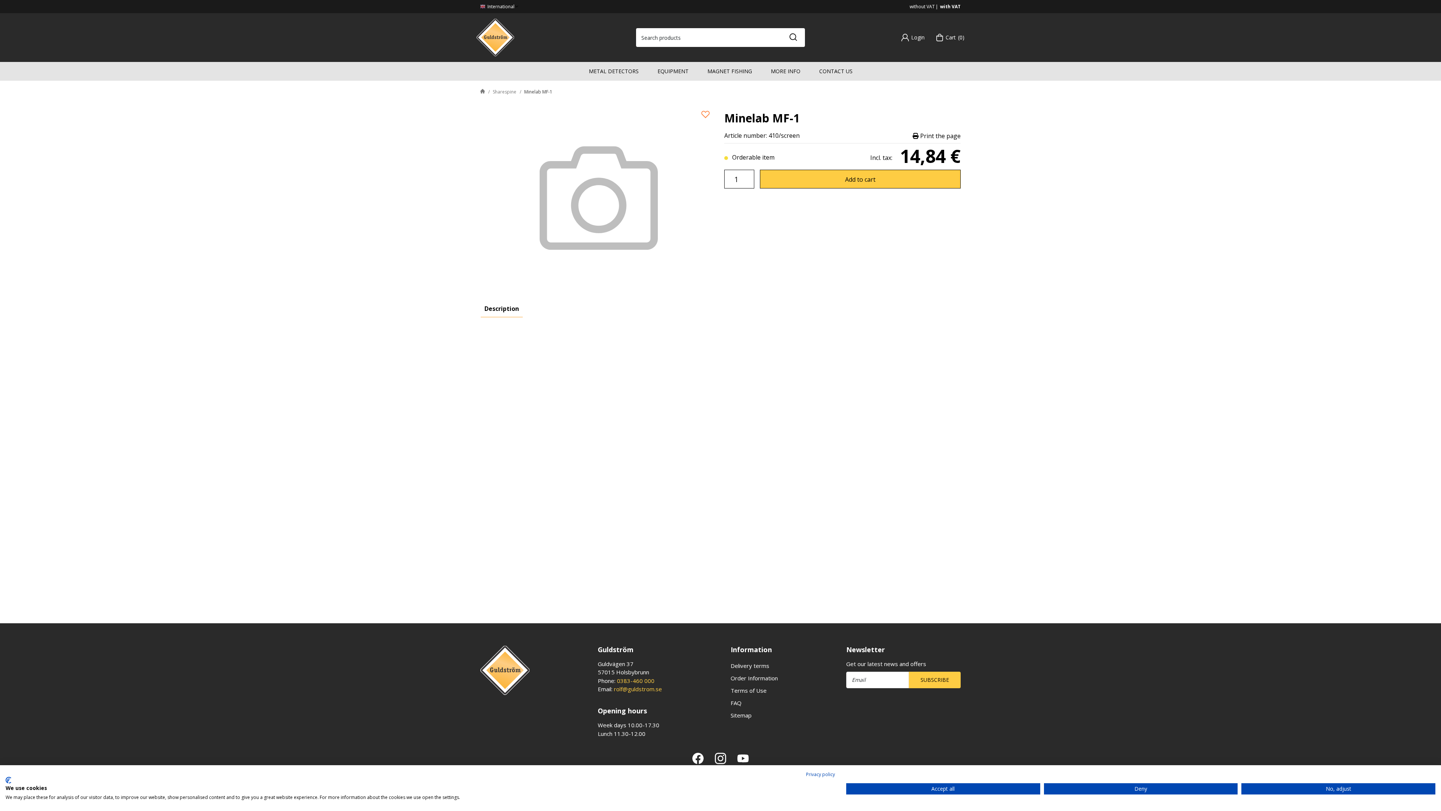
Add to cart (860, 179)
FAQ (736, 703)
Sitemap (741, 715)
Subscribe (935, 679)
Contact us (836, 71)
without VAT (922, 6)
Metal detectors (614, 71)
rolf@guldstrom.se (638, 689)
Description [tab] (501, 309)
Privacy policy (820, 774)
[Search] (793, 37)
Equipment (673, 71)
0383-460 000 (635, 680)
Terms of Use (749, 690)
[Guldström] (495, 37)
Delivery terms (750, 665)
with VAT (950, 6)
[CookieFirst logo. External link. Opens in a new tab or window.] (8, 780)
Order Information (754, 678)
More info (785, 71)
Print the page (940, 135)
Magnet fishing (729, 71)
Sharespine (504, 92)
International (500, 6)
